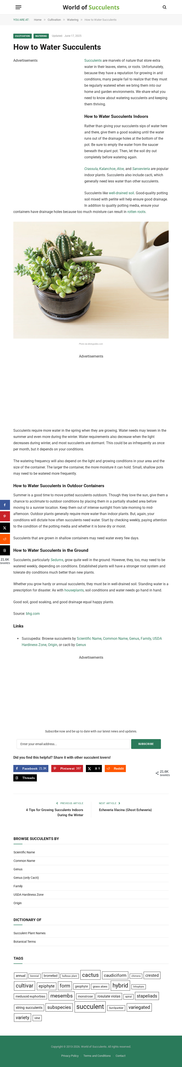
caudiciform (115, 975)
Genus (134, 638)
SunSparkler (116, 1008)
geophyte (81, 986)
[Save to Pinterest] (5, 516)
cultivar (24, 986)
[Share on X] (5, 528)
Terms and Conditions (97, 1055)
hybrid (120, 985)
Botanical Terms (25, 941)
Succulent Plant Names (30, 933)
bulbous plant (69, 976)
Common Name (115, 638)
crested (152, 975)
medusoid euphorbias (30, 996)
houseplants (74, 590)
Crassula (91, 169)
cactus (90, 975)
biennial (34, 976)
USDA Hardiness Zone (29, 894)
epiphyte (47, 986)
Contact (120, 1055)
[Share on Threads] (5, 550)
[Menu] (18, 7)
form (65, 986)
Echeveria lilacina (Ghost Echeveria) (125, 810)
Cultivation (22, 36)
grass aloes (100, 986)
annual (21, 976)
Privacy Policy (70, 1055)
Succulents (93, 60)
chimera (135, 976)
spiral (128, 996)
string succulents (29, 1008)
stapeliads (147, 996)
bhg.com (33, 613)
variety (22, 1017)
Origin (52, 645)
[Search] (164, 7)
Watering (41, 36)
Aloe (120, 169)
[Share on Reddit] (5, 539)
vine (37, 1018)
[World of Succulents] (91, 7)
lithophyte (138, 986)
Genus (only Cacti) (26, 877)
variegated (139, 1007)
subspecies (59, 1007)
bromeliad (50, 975)
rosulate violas (108, 996)
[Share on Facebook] (5, 505)
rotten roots (136, 212)
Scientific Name (89, 638)
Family (146, 638)
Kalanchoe (107, 169)
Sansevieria (141, 169)
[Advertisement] (46, 130)
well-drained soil (121, 193)
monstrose (85, 996)
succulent (90, 1006)
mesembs (61, 996)
